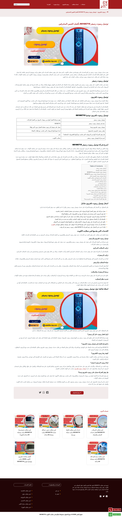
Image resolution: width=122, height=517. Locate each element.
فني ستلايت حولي (26, 494)
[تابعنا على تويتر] (104, 496)
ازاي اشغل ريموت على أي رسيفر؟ (98, 192)
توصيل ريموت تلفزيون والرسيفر (99, 179)
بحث (16, 4)
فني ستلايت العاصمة (26, 490)
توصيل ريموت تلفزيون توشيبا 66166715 (96, 172)
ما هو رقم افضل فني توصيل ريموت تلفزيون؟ (96, 193)
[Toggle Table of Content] (105, 166)
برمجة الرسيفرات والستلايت (100, 186)
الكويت (53, 224)
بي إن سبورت (56, 4)
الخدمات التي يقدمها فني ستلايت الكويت (96, 178)
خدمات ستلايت (75, 4)
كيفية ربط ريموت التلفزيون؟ (99, 195)
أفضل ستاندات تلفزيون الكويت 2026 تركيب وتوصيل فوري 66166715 (24, 459)
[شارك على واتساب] (43, 392)
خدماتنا (83, 4)
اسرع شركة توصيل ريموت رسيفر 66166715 (95, 174)
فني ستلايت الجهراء (26, 507)
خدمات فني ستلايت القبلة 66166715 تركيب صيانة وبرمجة (73, 432)
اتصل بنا (48, 4)
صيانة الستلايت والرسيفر (100, 185)
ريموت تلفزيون (65, 4)
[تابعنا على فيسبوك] (107, 496)
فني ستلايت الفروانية (26, 497)
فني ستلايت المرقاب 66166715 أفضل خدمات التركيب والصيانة (97, 432)
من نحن (57, 490)
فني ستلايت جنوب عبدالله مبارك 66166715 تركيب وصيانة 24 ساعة (49, 432)
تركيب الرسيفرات (102, 183)
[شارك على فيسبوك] (47, 392)
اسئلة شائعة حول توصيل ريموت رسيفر (97, 190)
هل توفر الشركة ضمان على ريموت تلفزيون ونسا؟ (95, 199)
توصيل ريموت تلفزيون (101, 170)
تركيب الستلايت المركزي (100, 181)
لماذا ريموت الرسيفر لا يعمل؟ (99, 197)
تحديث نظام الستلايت (101, 188)
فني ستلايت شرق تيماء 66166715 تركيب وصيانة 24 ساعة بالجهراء (24, 432)
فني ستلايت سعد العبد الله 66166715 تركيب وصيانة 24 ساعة (97, 459)
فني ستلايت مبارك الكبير (25, 504)
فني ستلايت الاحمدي (26, 500)
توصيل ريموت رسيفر (101, 168)
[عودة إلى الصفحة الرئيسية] (107, 12)
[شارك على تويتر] (40, 392)
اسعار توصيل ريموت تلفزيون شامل (98, 176)
